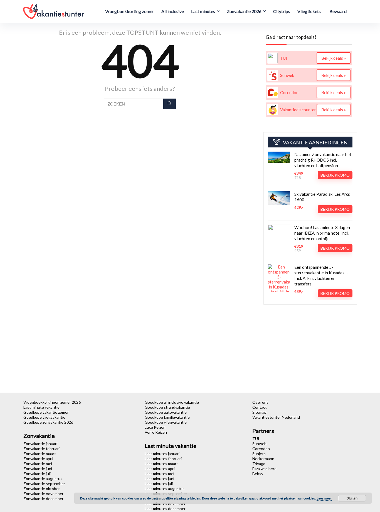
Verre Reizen (156, 432)
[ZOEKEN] (169, 104)
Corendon (261, 448)
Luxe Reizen (155, 427)
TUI (255, 438)
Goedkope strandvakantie (167, 407)
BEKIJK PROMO (335, 175)
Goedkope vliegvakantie (44, 417)
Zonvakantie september (44, 483)
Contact (259, 407)
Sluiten (352, 498)
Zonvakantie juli (37, 473)
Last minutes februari (163, 458)
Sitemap (259, 412)
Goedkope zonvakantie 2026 (48, 422)
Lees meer (324, 498)
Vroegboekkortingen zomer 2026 (52, 402)
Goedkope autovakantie (166, 412)
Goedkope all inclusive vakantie (172, 402)
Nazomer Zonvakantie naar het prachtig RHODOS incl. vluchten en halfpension (322, 160)
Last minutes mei (159, 473)
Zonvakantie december (43, 498)
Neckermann (263, 458)
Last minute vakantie (41, 407)
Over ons (260, 402)
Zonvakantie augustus (42, 478)
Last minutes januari (162, 453)
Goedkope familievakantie (167, 417)
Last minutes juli (159, 483)
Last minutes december (165, 508)
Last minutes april (160, 468)
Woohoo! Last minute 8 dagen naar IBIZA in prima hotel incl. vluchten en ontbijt (322, 233)
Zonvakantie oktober (41, 488)
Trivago (258, 463)
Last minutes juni (159, 478)
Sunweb (259, 443)
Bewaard (338, 11)
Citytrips (281, 11)
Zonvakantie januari (40, 443)
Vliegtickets (309, 11)
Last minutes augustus (164, 488)
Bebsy (257, 473)
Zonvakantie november (43, 493)
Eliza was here (264, 468)
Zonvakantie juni (37, 468)
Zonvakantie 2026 (244, 11)
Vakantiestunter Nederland (276, 417)
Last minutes (203, 11)
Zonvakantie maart (39, 453)
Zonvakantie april (38, 458)
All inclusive (172, 11)
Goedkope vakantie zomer (46, 412)
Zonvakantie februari (41, 448)
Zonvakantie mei (37, 463)
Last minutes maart (161, 463)
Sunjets (259, 453)
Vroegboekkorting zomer (129, 11)
